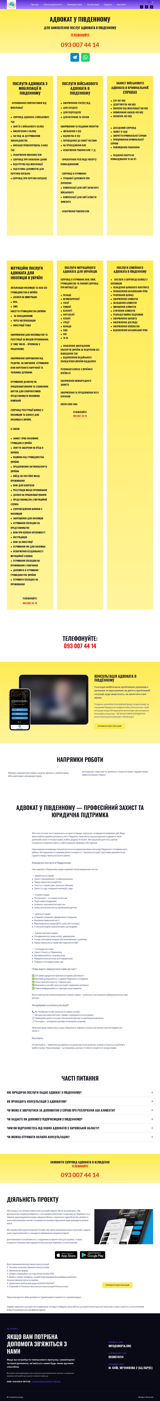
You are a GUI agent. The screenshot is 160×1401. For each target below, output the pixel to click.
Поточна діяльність (53, 4)
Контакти (121, 4)
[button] (141, 6)
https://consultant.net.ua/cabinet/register (26, 1310)
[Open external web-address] (66, 1255)
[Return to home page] (11, 4)
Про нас (35, 4)
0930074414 (116, 1357)
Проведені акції (74, 4)
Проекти (108, 4)
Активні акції (93, 4)
